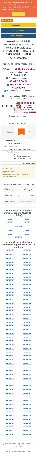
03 (23, 174)
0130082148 (10, 341)
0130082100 (10, 251)
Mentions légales (7, 445)
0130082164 (10, 371)
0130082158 (10, 359)
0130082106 (10, 262)
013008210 (10, 219)
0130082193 (27, 423)
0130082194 (10, 427)
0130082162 (10, 367)
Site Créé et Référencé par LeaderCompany (18, 451)
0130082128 (10, 303)
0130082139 (27, 322)
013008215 (10, 230)
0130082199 (27, 434)
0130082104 (10, 258)
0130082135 (27, 314)
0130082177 (27, 393)
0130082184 (10, 408)
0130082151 (27, 344)
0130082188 (10, 416)
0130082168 (10, 378)
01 (18, 174)
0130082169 (27, 378)
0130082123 (27, 292)
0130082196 (10, 430)
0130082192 (10, 423)
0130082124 (10, 296)
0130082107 (27, 262)
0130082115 (27, 277)
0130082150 (10, 344)
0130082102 (10, 254)
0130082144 (10, 333)
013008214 (18, 226)
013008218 (27, 234)
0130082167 (27, 374)
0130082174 (10, 389)
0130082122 (10, 292)
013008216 (27, 230)
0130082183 (27, 404)
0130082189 (27, 416)
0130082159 (27, 359)
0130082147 (27, 337)
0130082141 (27, 326)
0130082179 (27, 397)
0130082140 (10, 326)
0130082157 (27, 356)
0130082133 (27, 311)
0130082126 (10, 299)
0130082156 (10, 356)
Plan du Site (18, 447)
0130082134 (10, 314)
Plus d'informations (18, 9)
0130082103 (27, 254)
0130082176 (10, 393)
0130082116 (10, 281)
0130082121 (27, 288)
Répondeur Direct (18, 25)
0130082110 (10, 269)
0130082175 (27, 389)
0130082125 (27, 296)
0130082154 (10, 352)
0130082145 (27, 333)
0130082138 (10, 322)
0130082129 (27, 303)
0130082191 (27, 419)
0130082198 (10, 434)
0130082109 (27, 266)
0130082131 (27, 307)
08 (29, 174)
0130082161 (27, 363)
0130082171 (27, 382)
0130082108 (10, 266)
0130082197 (27, 430)
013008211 (27, 219)
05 (27, 174)
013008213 (27, 223)
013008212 (10, 223)
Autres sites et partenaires (26, 445)
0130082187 (27, 412)
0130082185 (27, 408)
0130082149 (27, 341)
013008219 (18, 238)
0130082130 (10, 307)
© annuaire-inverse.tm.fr (25, 443)
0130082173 (27, 386)
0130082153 (27, 348)
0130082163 (27, 367)
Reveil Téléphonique (18, 35)
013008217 (10, 234)
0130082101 (27, 251)
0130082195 (27, 427)
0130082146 (10, 337)
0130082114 (10, 277)
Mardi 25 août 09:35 (11, 443)
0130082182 (10, 404)
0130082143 (27, 329)
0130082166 (10, 374)
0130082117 (27, 281)
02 (21, 174)
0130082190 (10, 419)
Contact (15, 445)
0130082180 (10, 401)
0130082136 (10, 318)
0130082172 (10, 386)
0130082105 (27, 258)
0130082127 (27, 299)
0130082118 (10, 284)
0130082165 (27, 371)
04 (25, 174)
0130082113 (27, 273)
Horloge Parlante (18, 30)
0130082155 (27, 352)
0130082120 (10, 288)
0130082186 (10, 412)
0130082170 (10, 382)
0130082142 (10, 329)
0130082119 (27, 284)
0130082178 (10, 397)
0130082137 (27, 318)
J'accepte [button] (18, 14)
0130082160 (10, 363)
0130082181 (27, 401)
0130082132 (10, 311)
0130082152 (10, 348)
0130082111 (27, 269)
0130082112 (10, 273)
